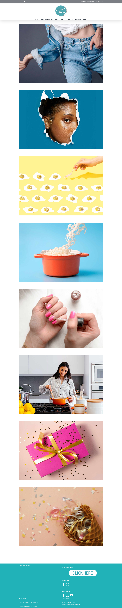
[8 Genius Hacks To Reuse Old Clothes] (61, 25)
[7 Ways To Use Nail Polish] (61, 290)
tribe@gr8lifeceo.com (98, 1)
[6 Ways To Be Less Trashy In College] (61, 91)
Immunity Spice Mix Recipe (28, 606)
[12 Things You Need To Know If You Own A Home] (61, 356)
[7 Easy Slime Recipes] (61, 224)
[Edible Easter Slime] (61, 157)
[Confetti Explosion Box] (61, 488)
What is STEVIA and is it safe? (28, 602)
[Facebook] (63, 584)
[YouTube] (71, 595)
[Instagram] (67, 584)
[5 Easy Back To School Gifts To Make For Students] (61, 422)
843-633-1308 (71, 602)
